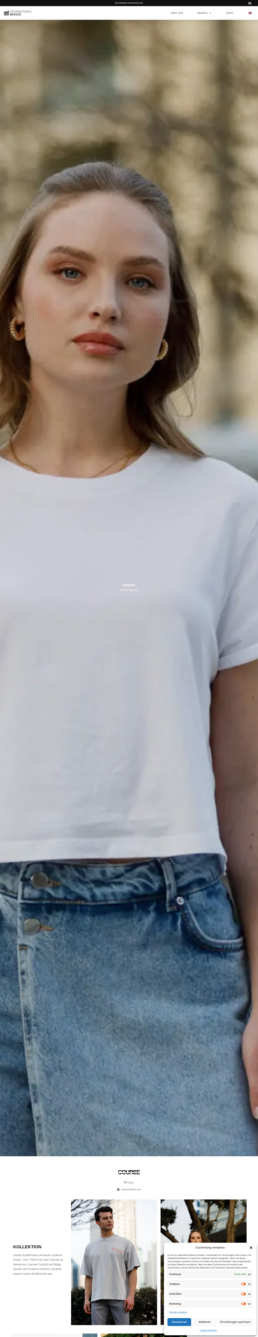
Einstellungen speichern (235, 1322)
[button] (251, 1247)
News (229, 13)
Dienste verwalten (178, 1312)
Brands (202, 13)
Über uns (177, 13)
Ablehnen (205, 1322)
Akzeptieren (179, 1322)
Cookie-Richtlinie (208, 1330)
